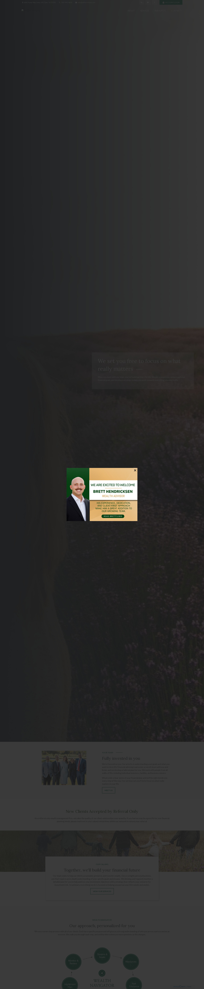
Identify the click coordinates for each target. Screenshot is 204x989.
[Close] (135, 470)
